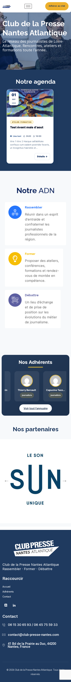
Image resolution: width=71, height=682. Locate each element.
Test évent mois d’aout (26, 127)
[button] (6, 481)
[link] (30, 126)
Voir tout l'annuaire (36, 408)
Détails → (42, 156)
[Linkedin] (14, 605)
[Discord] (5, 605)
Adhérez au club (57, 5)
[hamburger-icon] (28, 6)
